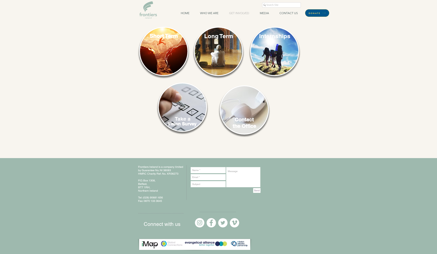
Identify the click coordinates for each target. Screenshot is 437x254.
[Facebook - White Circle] (211, 222)
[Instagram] (199, 222)
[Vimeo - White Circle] (234, 222)
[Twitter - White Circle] (223, 222)
